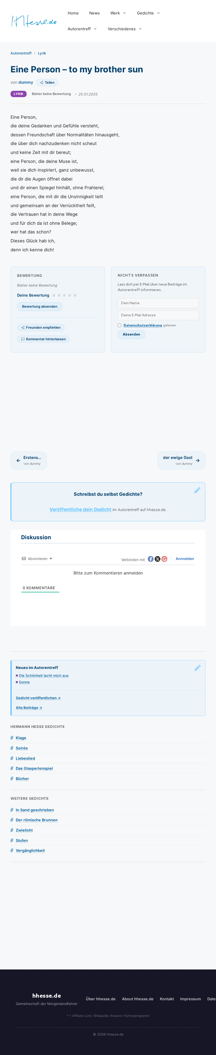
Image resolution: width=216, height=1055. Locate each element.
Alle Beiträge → (29, 708)
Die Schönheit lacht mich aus (43, 675)
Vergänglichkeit (30, 850)
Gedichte (145, 13)
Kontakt (167, 999)
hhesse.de (46, 995)
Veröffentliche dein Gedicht (80, 509)
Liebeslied (25, 758)
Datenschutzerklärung (143, 325)
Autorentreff (79, 28)
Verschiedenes (122, 28)
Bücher (22, 778)
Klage (21, 738)
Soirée (22, 748)
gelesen (150, 325)
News (94, 13)
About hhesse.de (138, 999)
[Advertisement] (108, 402)
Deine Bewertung (33, 295)
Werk (115, 13)
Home (73, 13)
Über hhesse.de (101, 999)
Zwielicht (24, 830)
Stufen (22, 840)
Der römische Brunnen (37, 820)
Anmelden (184, 558)
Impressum (190, 999)
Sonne (24, 682)
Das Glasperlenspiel (34, 768)
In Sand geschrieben (35, 810)
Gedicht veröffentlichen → (38, 698)
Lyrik (42, 53)
